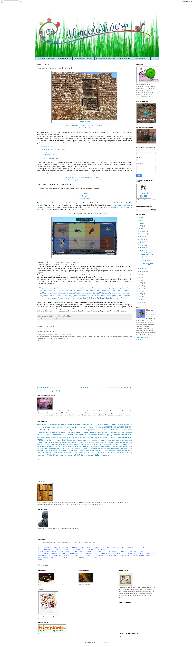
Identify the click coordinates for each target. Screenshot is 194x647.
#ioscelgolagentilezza (54, 424)
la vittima (64, 442)
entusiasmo (78, 435)
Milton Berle (84, 128)
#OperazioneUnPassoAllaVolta (83, 424)
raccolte (65, 450)
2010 (140, 291)
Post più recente (42, 387)
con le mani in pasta (108, 432)
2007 (140, 299)
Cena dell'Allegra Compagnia (55, 432)
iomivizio (105, 440)
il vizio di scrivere (53, 440)
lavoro (69, 442)
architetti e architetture (57, 430)
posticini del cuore (42, 450)
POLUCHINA (128, 448)
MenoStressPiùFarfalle (66, 444)
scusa (113, 450)
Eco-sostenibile (68, 434)
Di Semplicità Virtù (57, 434)
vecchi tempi (128, 452)
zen (102, 455)
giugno (142, 245)
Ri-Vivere (72, 450)
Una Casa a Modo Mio (117, 452)
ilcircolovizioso (66, 440)
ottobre (142, 236)
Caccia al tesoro (118, 430)
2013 (140, 283)
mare (56, 444)
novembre (143, 234)
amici (93, 427)
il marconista (77, 437)
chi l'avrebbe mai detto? (73, 432)
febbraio (143, 268)
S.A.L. (103, 450)
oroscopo (86, 446)
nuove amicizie (52, 446)
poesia (108, 448)
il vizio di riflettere (71, 319)
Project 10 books (58, 450)
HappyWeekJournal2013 (44, 437)
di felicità (47, 435)
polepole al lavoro (117, 448)
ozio (90, 446)
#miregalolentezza (67, 424)
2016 (140, 274)
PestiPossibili (41, 448)
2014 (140, 280)
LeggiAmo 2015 (93, 442)
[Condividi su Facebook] (68, 316)
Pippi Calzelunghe (90, 448)
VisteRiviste (40, 455)
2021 (140, 217)
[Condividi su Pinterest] (70, 316)
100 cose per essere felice (45, 58)
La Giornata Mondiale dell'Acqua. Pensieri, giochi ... (147, 254)
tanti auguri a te (88, 452)
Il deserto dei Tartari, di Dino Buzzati (65, 262)
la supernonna (57, 442)
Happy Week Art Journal (124, 434)
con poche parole (120, 432)
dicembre (143, 231)
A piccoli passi (48, 319)
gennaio (143, 271)
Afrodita (63, 427)
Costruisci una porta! (84, 121)
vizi (45, 455)
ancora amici (99, 427)
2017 (140, 228)
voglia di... (79, 455)
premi (50, 450)
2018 (140, 226)
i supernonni (54, 437)
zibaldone (106, 455)
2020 (140, 220)
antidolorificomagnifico (64, 58)
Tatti (95, 452)
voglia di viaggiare (67, 455)
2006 (140, 302)
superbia (76, 452)
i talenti (60, 437)
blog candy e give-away (94, 430)
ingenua (75, 440)
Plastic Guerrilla (101, 448)
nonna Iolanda (41, 446)
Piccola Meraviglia (52, 448)
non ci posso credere (124, 444)
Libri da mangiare (124, 58)
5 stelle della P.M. (111, 425)
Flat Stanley (86, 434)
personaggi (129, 446)
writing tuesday (89, 455)
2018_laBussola (98, 424)
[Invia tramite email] (62, 316)
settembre (143, 239)
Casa (43, 432)
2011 (140, 288)
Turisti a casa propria (103, 452)
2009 (140, 294)
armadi (66, 430)
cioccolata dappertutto (89, 432)
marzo (142, 250)
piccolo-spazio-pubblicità (75, 448)
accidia (58, 427)
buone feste (108, 430)
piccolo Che (63, 448)
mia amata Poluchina (124, 136)
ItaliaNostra (111, 440)
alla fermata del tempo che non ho (78, 427)
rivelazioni (98, 450)
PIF (84, 448)
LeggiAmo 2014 (85, 442)
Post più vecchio (126, 387)
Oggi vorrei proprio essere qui (72, 446)
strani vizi (54, 452)
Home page (84, 387)
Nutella (59, 446)
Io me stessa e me (95, 440)
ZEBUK (97, 455)
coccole (99, 432)
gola (108, 435)
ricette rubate (91, 450)
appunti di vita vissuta (59, 319)
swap (81, 452)
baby (70, 430)
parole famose (103, 446)
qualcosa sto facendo (92, 136)
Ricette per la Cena (80, 450)
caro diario (128, 430)
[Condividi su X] (66, 316)
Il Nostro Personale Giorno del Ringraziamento (95, 437)
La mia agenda (48, 442)
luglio (142, 242)
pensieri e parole (118, 446)
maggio (143, 247)
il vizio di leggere (116, 437)
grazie (113, 435)
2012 (140, 286)
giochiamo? (101, 434)
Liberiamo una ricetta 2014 (121, 442)
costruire (40, 435)
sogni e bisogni (121, 450)
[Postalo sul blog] (64, 316)
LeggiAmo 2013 (76, 442)
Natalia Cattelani (89, 444)
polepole (151, 310)
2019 (140, 223)
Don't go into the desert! (84, 257)
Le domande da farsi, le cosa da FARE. (147, 259)
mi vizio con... (79, 444)
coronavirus (129, 432)
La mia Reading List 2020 (141, 58)
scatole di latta (108, 450)
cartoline (39, 432)
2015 (140, 277)
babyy (73, 430)
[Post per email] (58, 316)
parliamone (95, 446)
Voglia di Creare (53, 455)
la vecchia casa (125, 637)
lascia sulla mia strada (60, 139)
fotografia (92, 434)
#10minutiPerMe (42, 424)
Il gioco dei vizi (67, 437)
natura (96, 444)
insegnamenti (83, 440)
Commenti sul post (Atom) (51, 391)
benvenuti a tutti (80, 430)
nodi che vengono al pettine (107, 444)
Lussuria (52, 444)
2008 (140, 297)
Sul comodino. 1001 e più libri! (105, 58)
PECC (109, 446)
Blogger (106, 642)
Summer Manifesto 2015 (65, 452)
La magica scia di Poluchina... (83, 58)
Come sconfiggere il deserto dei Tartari (146, 264)
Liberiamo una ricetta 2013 (105, 442)
